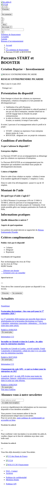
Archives (9, 473)
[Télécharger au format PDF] (1, 88)
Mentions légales (12, 480)
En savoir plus (7, 332)
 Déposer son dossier (10, 271)
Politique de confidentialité (16, 477)
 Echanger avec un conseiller (13, 273)
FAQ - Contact (11, 471)
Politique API (11, 484)
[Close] (2, 430)
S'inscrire (5, 293)
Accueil (9, 45)
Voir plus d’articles (8, 389)
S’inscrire (5, 9)
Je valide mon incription (10, 403)
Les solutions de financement (17, 50)
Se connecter (6, 14)
